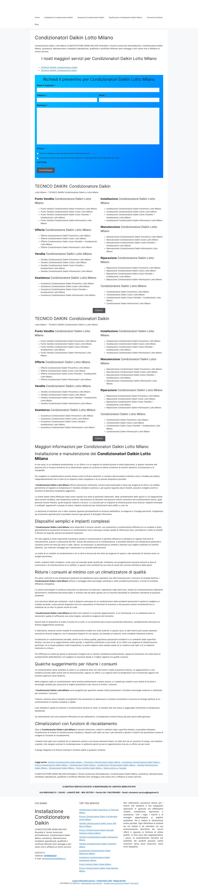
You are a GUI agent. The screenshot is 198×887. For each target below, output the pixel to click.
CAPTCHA (42, 162)
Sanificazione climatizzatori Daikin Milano (125, 17)
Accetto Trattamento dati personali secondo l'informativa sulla (67, 153)
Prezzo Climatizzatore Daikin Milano (51, 765)
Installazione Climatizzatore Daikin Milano (116, 765)
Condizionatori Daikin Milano (82, 765)
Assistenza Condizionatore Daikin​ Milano (141, 762)
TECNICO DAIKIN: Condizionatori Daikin (59, 70)
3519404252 (50, 856)
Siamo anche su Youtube (114, 768)
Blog (36, 24)
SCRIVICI (99, 310)
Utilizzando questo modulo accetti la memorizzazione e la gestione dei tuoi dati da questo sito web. (79, 158)
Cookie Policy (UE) (104, 881)
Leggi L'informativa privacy (83, 881)
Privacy (41, 148)
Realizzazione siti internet (91, 883)
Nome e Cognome (46, 85)
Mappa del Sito (119, 881)
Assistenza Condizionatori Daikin (90, 17)
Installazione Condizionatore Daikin (58, 17)
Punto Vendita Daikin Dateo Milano (95, 864)
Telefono (42, 95)
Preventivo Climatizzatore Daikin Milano (102, 762)
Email (102, 95)
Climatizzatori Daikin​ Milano (62, 768)
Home (37, 17)
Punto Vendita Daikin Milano (89, 768)
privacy (93, 153)
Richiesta (42, 105)
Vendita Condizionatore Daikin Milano (65, 762)
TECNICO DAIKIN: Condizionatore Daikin (59, 67)
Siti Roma (134, 883)
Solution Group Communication (116, 883)
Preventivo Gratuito (155, 17)
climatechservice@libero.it (54, 858)
